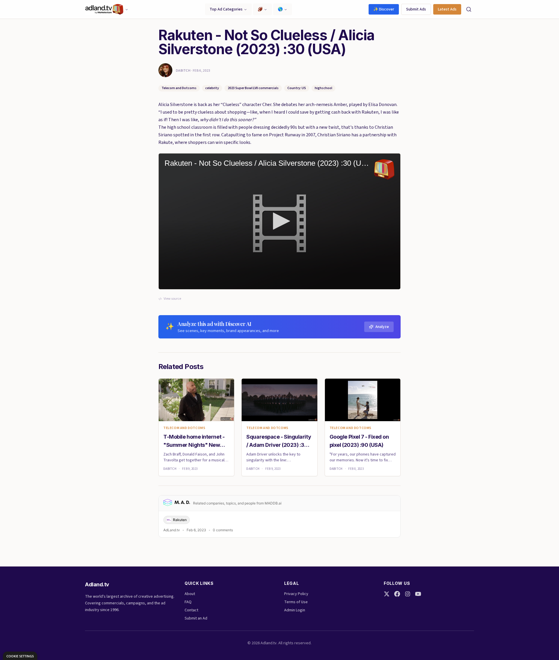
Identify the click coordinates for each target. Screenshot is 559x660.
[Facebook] (397, 594)
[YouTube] (418, 594)
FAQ (188, 602)
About (190, 594)
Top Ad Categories (226, 9)
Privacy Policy (296, 594)
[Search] (469, 9)
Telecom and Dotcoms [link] (184, 428)
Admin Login (294, 610)
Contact (191, 610)
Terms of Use (296, 602)
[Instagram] (408, 594)
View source (172, 299)
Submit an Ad (196, 618)
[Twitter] (387, 594)
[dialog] (20, 656)
